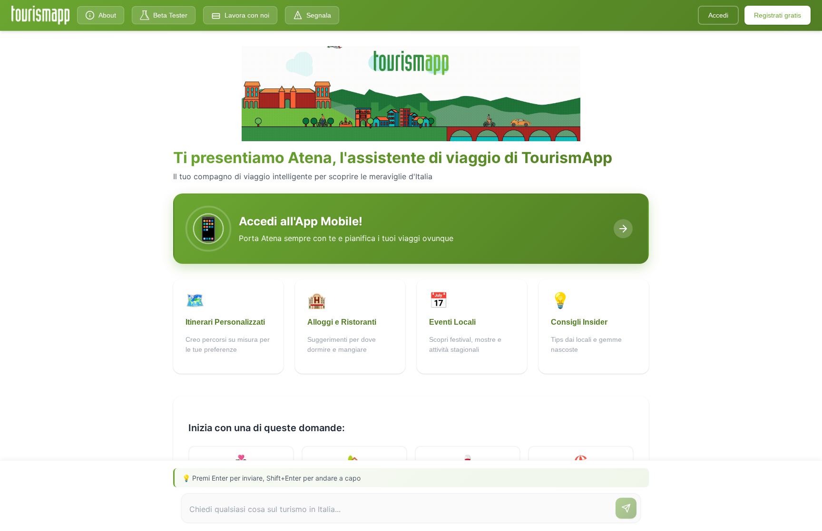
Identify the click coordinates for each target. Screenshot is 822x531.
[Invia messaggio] (626, 508)
